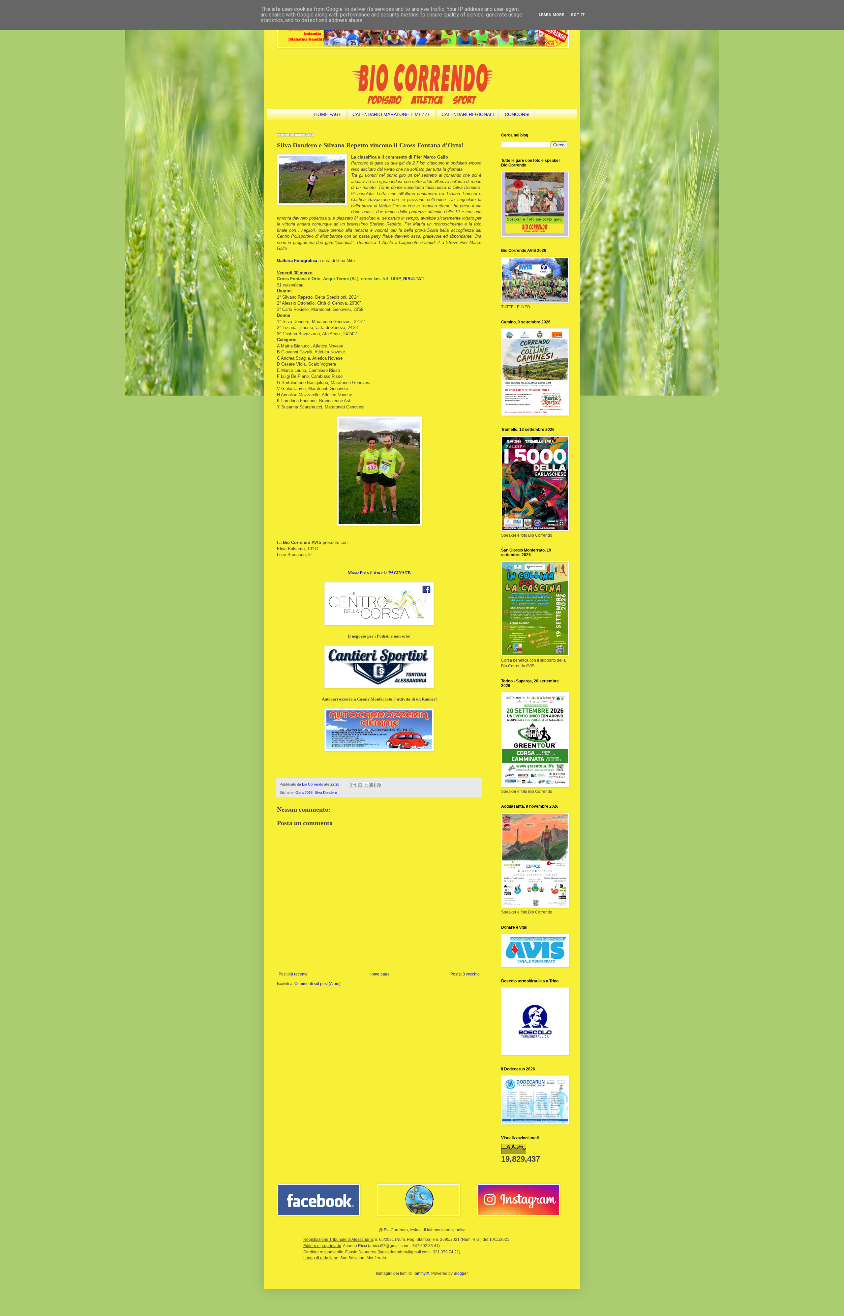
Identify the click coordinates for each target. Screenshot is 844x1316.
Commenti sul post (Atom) (317, 983)
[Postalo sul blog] (360, 785)
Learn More (551, 15)
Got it (578, 15)
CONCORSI (517, 114)
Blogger (460, 1273)
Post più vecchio (465, 974)
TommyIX (421, 1273)
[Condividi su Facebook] (372, 785)
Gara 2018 (304, 792)
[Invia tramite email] (353, 785)
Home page (379, 974)
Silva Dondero (326, 792)
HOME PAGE (328, 114)
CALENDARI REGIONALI (467, 114)
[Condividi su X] (366, 785)
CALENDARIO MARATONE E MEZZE (391, 114)
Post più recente (293, 974)
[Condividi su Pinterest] (379, 785)
